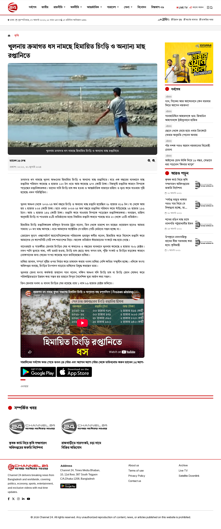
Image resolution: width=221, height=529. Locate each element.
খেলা (127, 7)
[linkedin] (23, 499)
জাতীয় (45, 7)
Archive (183, 465)
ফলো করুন (198, 7)
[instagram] (18, 499)
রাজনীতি (58, 7)
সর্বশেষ (32, 7)
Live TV (183, 470)
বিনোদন (142, 7)
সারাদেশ (111, 7)
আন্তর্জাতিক (93, 7)
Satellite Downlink (189, 475)
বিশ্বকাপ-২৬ (157, 7)
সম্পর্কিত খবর (25, 408)
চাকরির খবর (207, 20)
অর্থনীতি (75, 7)
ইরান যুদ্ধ (177, 20)
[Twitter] (13, 499)
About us (133, 465)
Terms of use (136, 470)
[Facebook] (9, 499)
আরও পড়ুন (179, 174)
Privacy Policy (136, 475)
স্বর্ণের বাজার (192, 20)
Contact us (134, 481)
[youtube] (28, 499)
